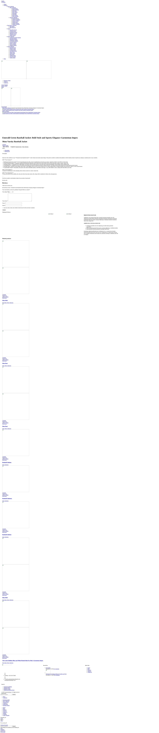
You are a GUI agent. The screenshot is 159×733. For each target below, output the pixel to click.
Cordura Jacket (13, 49)
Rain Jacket (12, 54)
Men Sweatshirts (15, 9)
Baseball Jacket (13, 47)
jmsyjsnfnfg (48, 667)
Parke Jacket (12, 52)
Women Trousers (15, 23)
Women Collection (13, 17)
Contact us (90, 672)
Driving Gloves (13, 30)
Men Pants (14, 10)
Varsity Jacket (12, 57)
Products (89, 670)
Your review (5, 200)
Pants (3, 365)
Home (3, 107)
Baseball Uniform (13, 38)
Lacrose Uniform (13, 42)
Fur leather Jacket (13, 51)
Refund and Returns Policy (9, 690)
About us (89, 671)
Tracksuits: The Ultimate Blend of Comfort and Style (56, 674)
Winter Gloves (12, 35)
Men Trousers (15, 15)
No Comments (56, 668)
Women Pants (15, 22)
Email (3, 205)
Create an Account (4, 725)
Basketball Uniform (14, 39)
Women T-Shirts (15, 20)
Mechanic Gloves (13, 33)
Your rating (5, 191)
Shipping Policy (7, 687)
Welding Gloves (13, 34)
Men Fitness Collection (11, 25)
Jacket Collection (10, 46)
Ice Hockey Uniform (14, 41)
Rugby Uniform (13, 43)
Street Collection (10, 6)
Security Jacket (13, 56)
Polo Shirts (14, 14)
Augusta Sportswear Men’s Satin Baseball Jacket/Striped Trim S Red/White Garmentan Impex (20, 113)
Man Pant (5, 363)
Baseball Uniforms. (7, 498)
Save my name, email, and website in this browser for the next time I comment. (19, 207)
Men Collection (13, 7)
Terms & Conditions (8, 686)
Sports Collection (10, 36)
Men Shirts (14, 13)
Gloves (8, 28)
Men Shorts (12, 26)
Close (1, 718)
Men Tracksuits (15, 16)
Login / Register (6, 715)
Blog (88, 668)
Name (3, 203)
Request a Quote (7, 688)
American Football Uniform (15, 37)
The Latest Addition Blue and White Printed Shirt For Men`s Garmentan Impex (22, 660)
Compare (5, 714)
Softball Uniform (13, 45)
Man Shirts (4, 302)
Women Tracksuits (16, 24)
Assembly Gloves (13, 29)
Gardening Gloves (13, 32)
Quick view (4, 295)
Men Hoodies (15, 8)
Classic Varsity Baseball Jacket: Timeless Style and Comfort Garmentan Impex (17, 110)
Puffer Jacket (12, 53)
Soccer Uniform (13, 44)
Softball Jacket (13, 55)
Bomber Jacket (13, 48)
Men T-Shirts (14, 12)
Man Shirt (5, 300)
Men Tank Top (13, 27)
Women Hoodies (15, 18)
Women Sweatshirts (16, 19)
